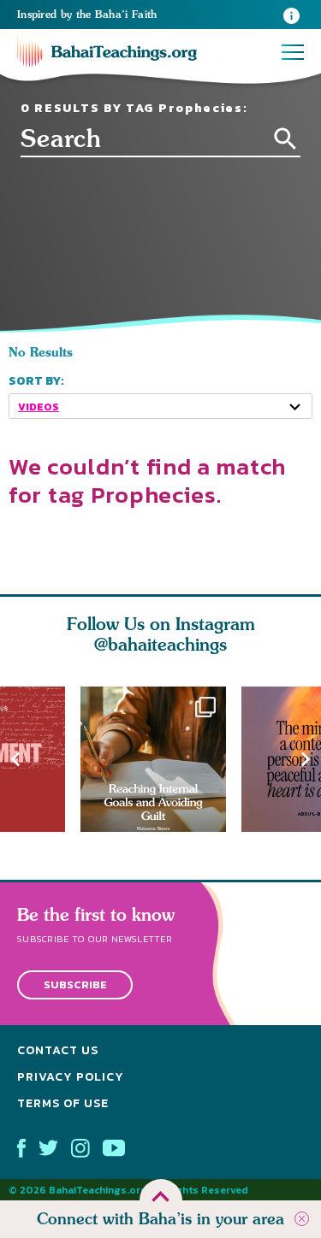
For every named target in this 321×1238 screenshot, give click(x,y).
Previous (15, 759)
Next (305, 759)
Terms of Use (63, 1103)
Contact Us (57, 1051)
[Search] (285, 139)
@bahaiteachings (160, 644)
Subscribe (75, 985)
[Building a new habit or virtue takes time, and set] (160, 759)
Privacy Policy (70, 1077)
